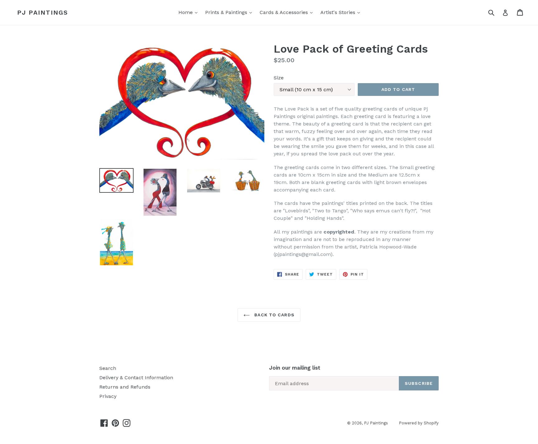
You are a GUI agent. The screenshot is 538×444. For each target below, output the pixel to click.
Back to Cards (274, 314)
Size (279, 78)
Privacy (107, 396)
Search (107, 368)
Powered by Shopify (419, 423)
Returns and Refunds (124, 387)
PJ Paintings (42, 12)
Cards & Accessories (284, 12)
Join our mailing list (294, 368)
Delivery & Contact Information (136, 377)
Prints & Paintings (227, 12)
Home (186, 12)
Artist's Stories (338, 12)
